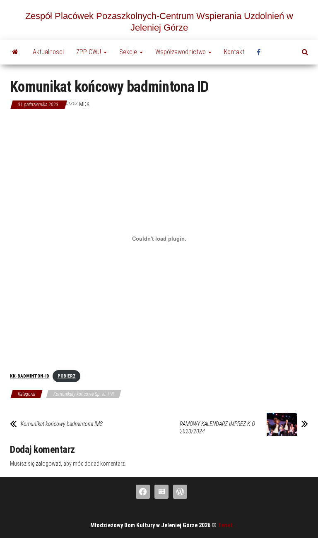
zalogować (48, 463)
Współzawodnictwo (181, 52)
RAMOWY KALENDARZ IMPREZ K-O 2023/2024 (217, 428)
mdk (84, 104)
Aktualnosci (48, 52)
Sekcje (129, 52)
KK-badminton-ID (29, 376)
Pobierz (67, 376)
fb (261, 52)
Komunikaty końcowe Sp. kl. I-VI (83, 394)
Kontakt (234, 52)
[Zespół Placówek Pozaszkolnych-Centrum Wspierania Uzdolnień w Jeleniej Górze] (15, 52)
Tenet (225, 525)
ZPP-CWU (89, 52)
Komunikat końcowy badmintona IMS (62, 424)
